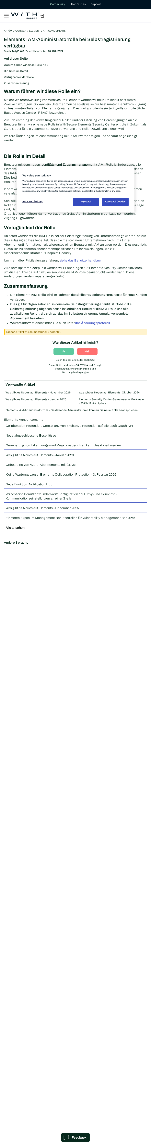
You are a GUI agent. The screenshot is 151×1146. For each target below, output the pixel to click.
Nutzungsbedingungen (75, 372)
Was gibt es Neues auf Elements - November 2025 (38, 392)
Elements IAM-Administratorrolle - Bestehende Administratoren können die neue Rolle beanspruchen (72, 410)
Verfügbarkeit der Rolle (19, 77)
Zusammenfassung (16, 83)
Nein (87, 351)
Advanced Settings (32, 201)
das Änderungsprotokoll (92, 323)
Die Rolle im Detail (16, 71)
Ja (63, 351)
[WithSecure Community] (25, 15)
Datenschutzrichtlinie (78, 368)
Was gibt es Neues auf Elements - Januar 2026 (36, 399)
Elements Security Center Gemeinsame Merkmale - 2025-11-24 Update (111, 401)
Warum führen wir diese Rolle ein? (26, 65)
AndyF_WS (18, 51)
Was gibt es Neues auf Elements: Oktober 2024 (109, 392)
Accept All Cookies (115, 201)
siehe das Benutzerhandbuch (81, 260)
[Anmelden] (42, 16)
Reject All (86, 201)
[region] (75, 189)
